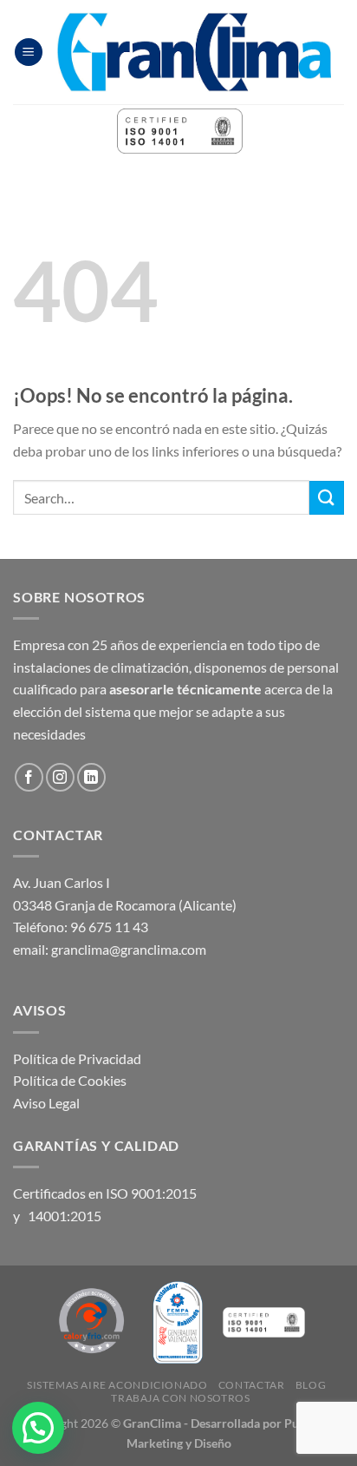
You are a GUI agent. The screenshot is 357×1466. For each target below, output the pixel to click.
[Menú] (28, 52)
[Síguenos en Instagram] (60, 777)
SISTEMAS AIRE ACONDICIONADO (117, 1384)
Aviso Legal (46, 1103)
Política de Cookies (70, 1080)
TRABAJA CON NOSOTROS (180, 1397)
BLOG (310, 1384)
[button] (38, 1428)
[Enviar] (326, 498)
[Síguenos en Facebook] (29, 777)
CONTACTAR (251, 1384)
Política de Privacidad (77, 1058)
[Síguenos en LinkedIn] (91, 777)
